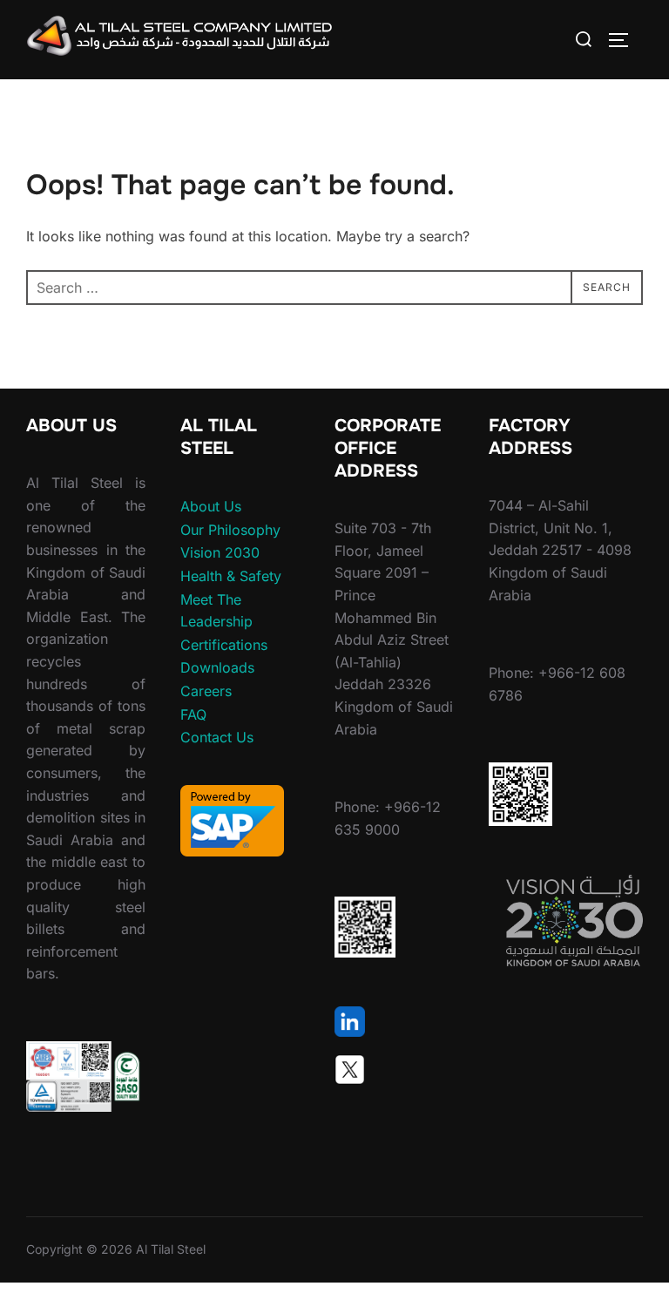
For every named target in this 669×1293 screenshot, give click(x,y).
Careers (206, 691)
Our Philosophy (230, 529)
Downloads (217, 667)
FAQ (193, 714)
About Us (210, 506)
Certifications (223, 644)
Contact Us (216, 737)
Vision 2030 (220, 552)
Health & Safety (230, 576)
